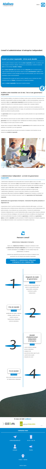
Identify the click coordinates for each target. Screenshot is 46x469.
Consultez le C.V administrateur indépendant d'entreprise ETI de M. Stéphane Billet (23, 261)
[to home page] (8, 5)
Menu (38, 4)
